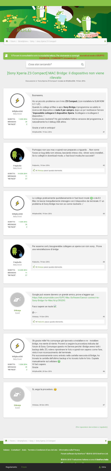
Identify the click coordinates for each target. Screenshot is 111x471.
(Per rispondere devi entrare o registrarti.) (92, 427)
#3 (104, 214)
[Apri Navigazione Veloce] (105, 41)
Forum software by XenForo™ (84, 454)
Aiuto (24, 450)
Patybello (35, 165)
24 (26, 122)
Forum (24, 467)
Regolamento (11, 467)
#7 (104, 405)
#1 (104, 132)
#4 (104, 262)
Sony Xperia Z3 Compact (47, 81)
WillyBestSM (70, 81)
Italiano (6, 450)
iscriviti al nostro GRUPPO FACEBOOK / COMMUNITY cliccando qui (71, 56)
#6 (104, 371)
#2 (104, 165)
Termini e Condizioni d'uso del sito (42, 450)
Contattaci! (15, 450)
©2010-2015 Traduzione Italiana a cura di (84, 459)
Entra (104, 467)
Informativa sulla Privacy (69, 450)
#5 (104, 317)
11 (26, 176)
